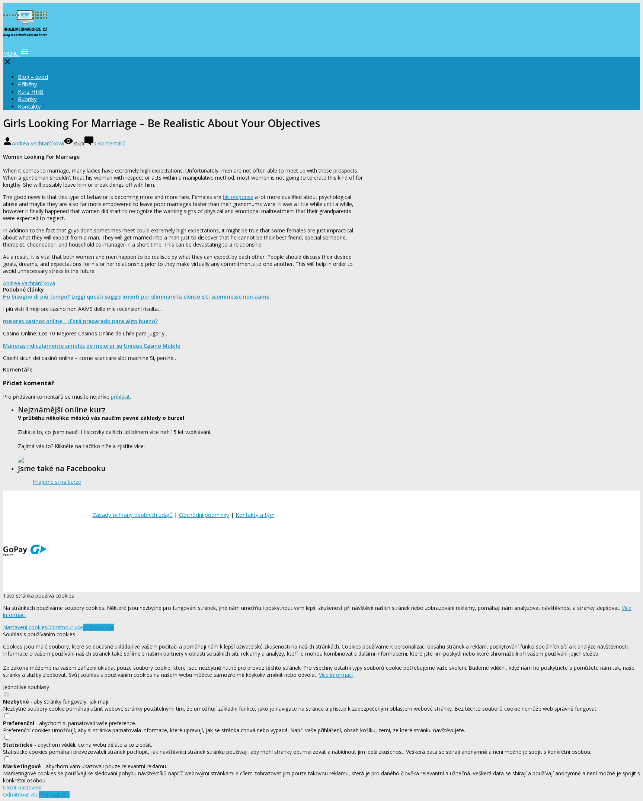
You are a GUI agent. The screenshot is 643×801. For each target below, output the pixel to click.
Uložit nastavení (22, 787)
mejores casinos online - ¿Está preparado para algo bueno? (80, 321)
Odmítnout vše (65, 627)
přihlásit (120, 396)
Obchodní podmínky (204, 514)
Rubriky (27, 99)
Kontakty (29, 106)
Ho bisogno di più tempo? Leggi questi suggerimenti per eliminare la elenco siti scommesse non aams (136, 296)
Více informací (336, 674)
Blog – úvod (33, 76)
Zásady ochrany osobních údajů (133, 514)
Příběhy (27, 84)
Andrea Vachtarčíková (38, 143)
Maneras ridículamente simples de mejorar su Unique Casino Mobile (91, 345)
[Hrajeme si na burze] (25, 33)
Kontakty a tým (255, 514)
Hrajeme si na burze (57, 481)
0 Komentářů (109, 143)
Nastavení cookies (25, 627)
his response (238, 196)
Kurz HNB (31, 91)
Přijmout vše (98, 627)
